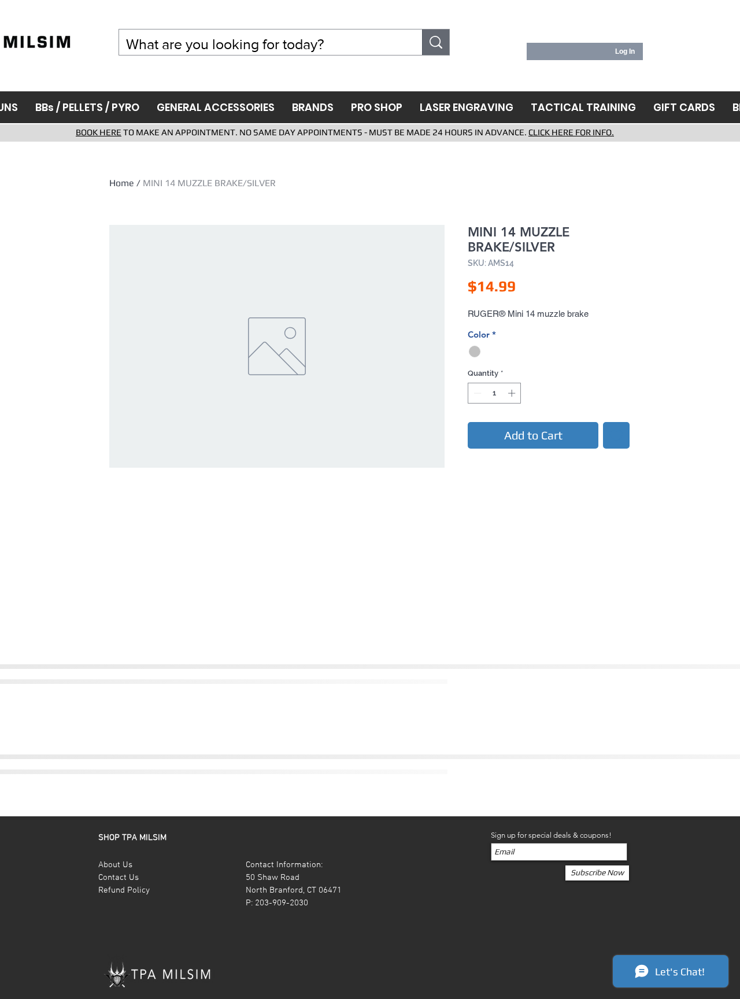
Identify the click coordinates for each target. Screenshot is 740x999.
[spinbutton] (494, 393)
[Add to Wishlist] (616, 435)
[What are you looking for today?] (436, 42)
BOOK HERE (98, 132)
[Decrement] (476, 393)
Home (121, 182)
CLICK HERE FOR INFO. (571, 132)
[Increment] (513, 393)
